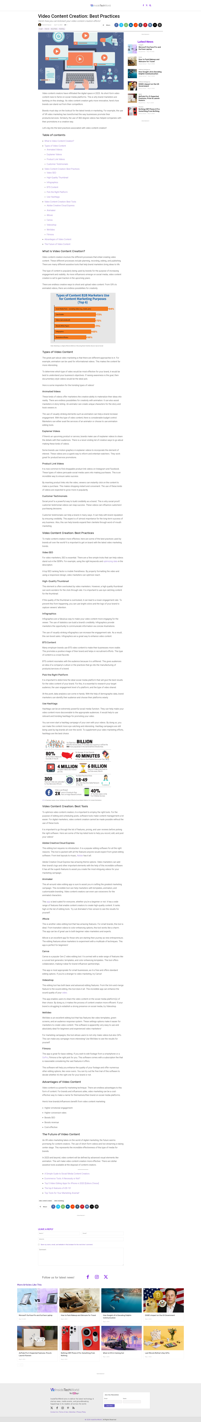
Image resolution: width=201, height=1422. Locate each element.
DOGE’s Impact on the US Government (149, 85)
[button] (150, 5)
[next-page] (22, 1365)
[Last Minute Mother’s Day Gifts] (163, 1338)
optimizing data (110, 561)
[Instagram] (96, 1277)
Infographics (52, 182)
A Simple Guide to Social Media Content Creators (67, 1173)
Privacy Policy (81, 1412)
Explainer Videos (54, 154)
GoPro (45, 1057)
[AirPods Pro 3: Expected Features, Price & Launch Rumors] (132, 98)
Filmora (50, 234)
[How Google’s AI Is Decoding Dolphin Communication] (132, 73)
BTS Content (52, 187)
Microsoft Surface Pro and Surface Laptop (150, 48)
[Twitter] (147, 5)
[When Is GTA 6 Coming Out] (121, 1338)
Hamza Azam (142, 88)
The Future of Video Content (58, 244)
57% (43, 800)
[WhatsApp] (126, 25)
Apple (140, 94)
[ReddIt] (136, 25)
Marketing (61, 29)
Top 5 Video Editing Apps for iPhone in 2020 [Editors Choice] (71, 1183)
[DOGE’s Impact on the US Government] (132, 85)
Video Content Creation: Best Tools (60, 201)
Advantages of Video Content (57, 239)
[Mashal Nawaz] (40, 24)
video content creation (45, 1200)
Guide (140, 57)
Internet (47, 29)
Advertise (72, 1412)
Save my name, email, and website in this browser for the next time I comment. (67, 1244)
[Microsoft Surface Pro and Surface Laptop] (132, 48)
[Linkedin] (131, 25)
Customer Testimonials (58, 164)
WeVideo (51, 229)
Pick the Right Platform (57, 192)
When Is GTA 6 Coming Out (113, 1353)
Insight (41, 29)
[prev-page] (18, 1365)
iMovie (50, 215)
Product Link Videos (56, 159)
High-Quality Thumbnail (57, 177)
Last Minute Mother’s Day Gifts (157, 1353)
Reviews (141, 107)
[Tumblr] (140, 25)
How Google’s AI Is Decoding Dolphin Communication (150, 73)
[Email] (155, 25)
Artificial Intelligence (144, 69)
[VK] (150, 25)
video (64, 992)
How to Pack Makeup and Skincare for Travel (149, 60)
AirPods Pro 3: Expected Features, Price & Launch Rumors (149, 98)
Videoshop (52, 225)
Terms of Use (63, 1412)
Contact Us (54, 1412)
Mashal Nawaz (46, 25)
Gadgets (141, 45)
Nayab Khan (142, 51)
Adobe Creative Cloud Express (61, 205)
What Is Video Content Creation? (59, 141)
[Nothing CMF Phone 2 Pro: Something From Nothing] (132, 110)
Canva (50, 220)
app (48, 901)
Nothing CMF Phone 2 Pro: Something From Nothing (149, 110)
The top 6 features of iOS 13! (57, 1188)
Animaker (51, 210)
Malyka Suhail (142, 64)
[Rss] (73, 1408)
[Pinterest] (145, 25)
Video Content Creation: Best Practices (62, 169)
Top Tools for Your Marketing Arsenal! (62, 1193)
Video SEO (52, 172)
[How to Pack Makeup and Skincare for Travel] (132, 61)
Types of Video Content (55, 146)
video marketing (59, 1200)
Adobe (80, 855)
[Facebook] (143, 5)
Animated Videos (55, 149)
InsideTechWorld (96, 1419)
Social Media (54, 29)
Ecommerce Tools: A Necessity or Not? (62, 1178)
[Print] (160, 25)
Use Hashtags (53, 197)
